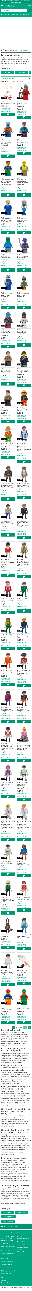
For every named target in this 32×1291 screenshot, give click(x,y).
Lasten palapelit (8, 1217)
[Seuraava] (29, 1027)
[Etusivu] (10, 6)
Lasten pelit (21, 72)
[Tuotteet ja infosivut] (2, 6)
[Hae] (29, 10)
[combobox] (16, 10)
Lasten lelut (7, 72)
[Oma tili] (26, 6)
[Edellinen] (25, 1027)
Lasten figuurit (8, 1221)
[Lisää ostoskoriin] (8, 114)
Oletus (21, 81)
